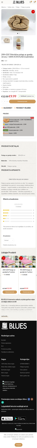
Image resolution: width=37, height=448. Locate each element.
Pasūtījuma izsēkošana (7, 352)
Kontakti (3, 340)
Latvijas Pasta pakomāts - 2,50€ (17, 124)
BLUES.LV (5, 423)
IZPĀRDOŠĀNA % (24, 363)
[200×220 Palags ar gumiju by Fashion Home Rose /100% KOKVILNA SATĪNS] (9, 262)
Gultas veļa (11, 7)
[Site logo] (18, 2)
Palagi (17, 7)
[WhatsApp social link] (2, 402)
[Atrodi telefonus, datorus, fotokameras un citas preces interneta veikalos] (10, 387)
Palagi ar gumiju (25, 7)
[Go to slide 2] (19, 33)
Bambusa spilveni (25, 372)
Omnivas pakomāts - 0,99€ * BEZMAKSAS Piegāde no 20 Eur (21, 120)
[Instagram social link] (32, 399)
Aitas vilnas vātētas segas (8, 366)
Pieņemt (18, 444)
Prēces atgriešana (6, 343)
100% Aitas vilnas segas (7, 363)
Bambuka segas (5, 369)
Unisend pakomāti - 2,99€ (16, 130)
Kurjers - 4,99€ (13, 133)
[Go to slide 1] (17, 33)
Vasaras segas (5, 375)
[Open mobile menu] (2, 2)
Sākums (3, 7)
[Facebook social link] (29, 399)
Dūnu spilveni (23, 369)
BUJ (2, 346)
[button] (3, 22)
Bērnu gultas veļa (24, 375)
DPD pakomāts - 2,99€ (13, 127)
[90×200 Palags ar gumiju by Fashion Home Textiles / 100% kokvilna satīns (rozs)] (27, 262)
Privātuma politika (6, 349)
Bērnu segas (4, 372)
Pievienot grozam (22, 101)
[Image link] (14, 326)
